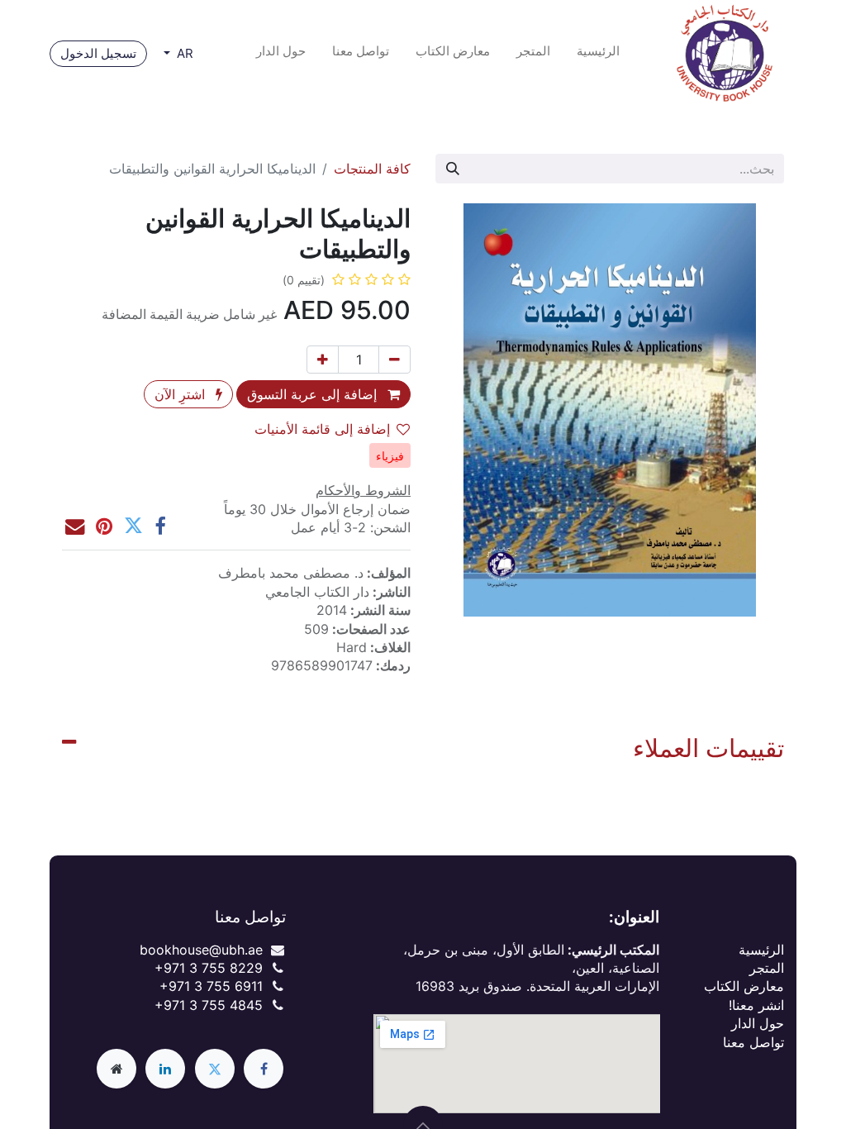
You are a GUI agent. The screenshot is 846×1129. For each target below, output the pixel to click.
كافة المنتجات (372, 168)
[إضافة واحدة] (323, 359)
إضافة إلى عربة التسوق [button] (314, 394)
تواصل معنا (753, 1042)
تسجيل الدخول (98, 53)
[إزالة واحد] (394, 359)
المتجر (766, 968)
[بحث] (452, 168)
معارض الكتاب (744, 986)
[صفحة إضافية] (116, 1069)
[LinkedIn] (165, 1069)
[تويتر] (133, 526)
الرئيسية (761, 949)
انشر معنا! (756, 1005)
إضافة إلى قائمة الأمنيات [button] (322, 429)
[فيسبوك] (159, 526)
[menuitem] (598, 54)
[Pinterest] (104, 526)
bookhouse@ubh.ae (201, 949)
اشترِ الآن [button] (181, 394)
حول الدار (757, 1023)
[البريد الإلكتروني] (74, 526)
